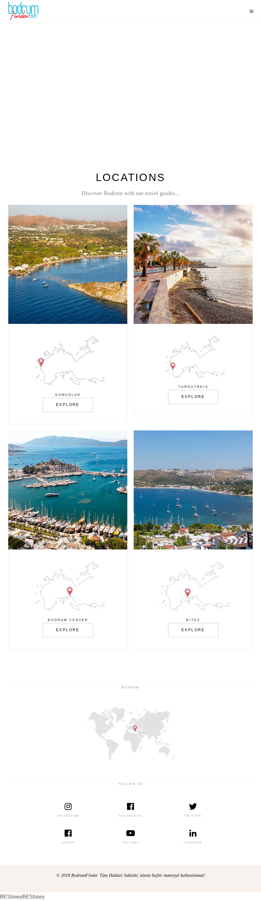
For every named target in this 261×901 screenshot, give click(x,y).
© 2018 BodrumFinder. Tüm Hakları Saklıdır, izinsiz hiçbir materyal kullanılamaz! (130, 875)
